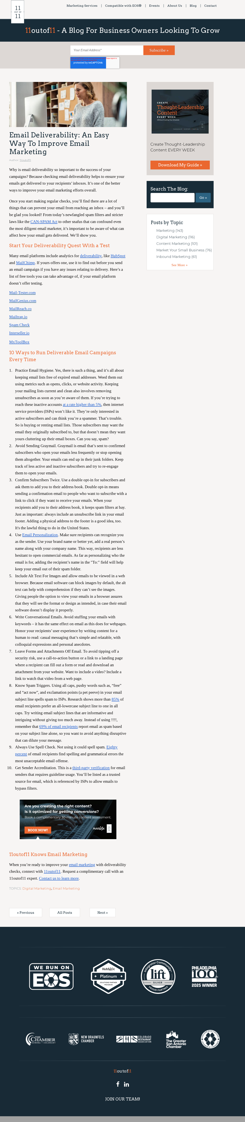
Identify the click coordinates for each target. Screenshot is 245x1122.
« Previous (25, 913)
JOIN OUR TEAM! (122, 1099)
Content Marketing (177, 244)
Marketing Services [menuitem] (82, 5)
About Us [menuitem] (174, 5)
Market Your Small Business (184, 250)
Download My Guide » (180, 165)
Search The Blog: (169, 189)
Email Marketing (66, 888)
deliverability (91, 255)
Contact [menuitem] (210, 5)
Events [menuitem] (154, 5)
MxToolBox (19, 342)
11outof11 (25, 160)
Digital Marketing (36, 888)
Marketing (169, 231)
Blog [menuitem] (193, 5)
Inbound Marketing (176, 257)
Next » (102, 913)
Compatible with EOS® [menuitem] (123, 5)
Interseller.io (19, 333)
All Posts (64, 913)
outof (122, 1071)
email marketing (82, 864)
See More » (180, 265)
